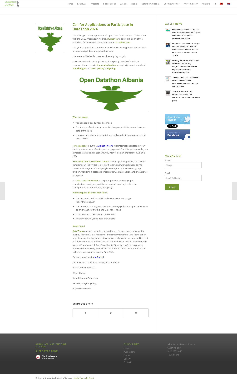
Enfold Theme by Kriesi (84, 378)
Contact (127, 362)
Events (126, 355)
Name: (168, 160)
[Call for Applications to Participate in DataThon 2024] (49, 38)
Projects (127, 348)
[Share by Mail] (135, 313)
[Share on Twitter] (110, 313)
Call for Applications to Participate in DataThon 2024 (103, 26)
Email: (167, 173)
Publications (129, 351)
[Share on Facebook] (85, 313)
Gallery (127, 358)
